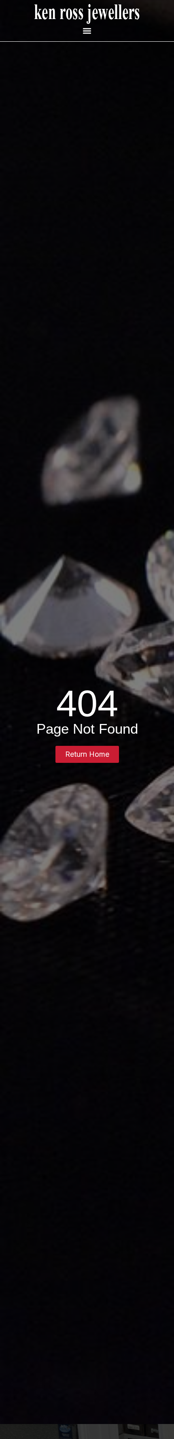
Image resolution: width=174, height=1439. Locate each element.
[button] (87, 30)
